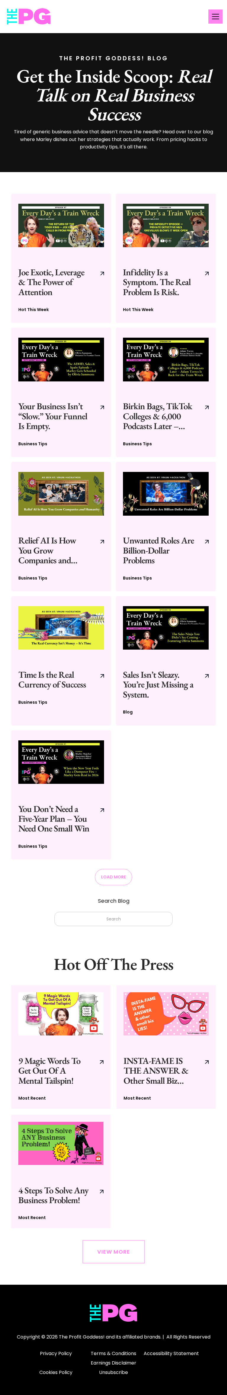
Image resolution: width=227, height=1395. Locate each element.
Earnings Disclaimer (113, 1363)
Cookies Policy (55, 1372)
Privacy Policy (56, 1353)
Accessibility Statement (171, 1353)
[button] (214, 16)
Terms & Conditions (113, 1353)
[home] (29, 16)
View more (113, 1251)
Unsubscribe (113, 1372)
